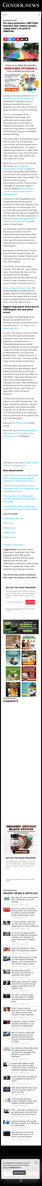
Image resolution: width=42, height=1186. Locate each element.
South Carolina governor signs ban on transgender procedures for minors (24, 1079)
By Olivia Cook (24, 953)
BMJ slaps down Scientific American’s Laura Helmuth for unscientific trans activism (22, 973)
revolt (32, 566)
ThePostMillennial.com (13, 518)
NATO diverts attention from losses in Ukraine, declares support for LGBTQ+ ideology (24, 1090)
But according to (17, 288)
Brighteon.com (9, 537)
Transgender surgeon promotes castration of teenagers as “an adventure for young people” (23, 1024)
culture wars (8, 552)
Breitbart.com (9, 528)
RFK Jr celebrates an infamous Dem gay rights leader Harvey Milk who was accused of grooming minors (24, 1112)
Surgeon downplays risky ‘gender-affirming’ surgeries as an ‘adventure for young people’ (25, 1123)
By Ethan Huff (24, 966)
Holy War (16, 558)
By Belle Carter (24, 1004)
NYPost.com (8, 523)
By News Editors (24, 977)
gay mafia (19, 555)
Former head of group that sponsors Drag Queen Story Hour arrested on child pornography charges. (20, 488)
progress (7, 566)
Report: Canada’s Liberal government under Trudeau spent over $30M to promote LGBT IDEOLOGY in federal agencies (24, 1011)
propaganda (17, 566)
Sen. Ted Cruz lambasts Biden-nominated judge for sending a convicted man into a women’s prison (22, 998)
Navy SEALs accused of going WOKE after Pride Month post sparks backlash (24, 900)
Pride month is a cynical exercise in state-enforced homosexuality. (18, 191)
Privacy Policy (15, 1168)
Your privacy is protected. (13, 609)
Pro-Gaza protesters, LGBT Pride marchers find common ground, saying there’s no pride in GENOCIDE (25, 924)
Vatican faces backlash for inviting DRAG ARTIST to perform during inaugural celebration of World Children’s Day (24, 985)
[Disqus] (21, 733)
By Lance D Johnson (25, 1028)
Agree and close (19, 1173)
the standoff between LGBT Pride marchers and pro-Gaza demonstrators (20, 433)
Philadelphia (8, 563)
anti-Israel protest (25, 549)
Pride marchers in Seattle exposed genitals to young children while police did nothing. (19, 499)
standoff (7, 569)
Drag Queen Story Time (25, 552)
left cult (19, 561)
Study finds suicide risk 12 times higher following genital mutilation (24, 949)
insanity (24, 558)
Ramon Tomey (20, 35)
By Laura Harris (24, 904)
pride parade (32, 563)
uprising (29, 569)
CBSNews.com (9, 532)
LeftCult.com (20, 423)
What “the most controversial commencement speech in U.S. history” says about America (22, 1134)
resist (26, 566)
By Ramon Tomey (25, 928)
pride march (20, 563)
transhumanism (18, 569)
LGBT (25, 561)
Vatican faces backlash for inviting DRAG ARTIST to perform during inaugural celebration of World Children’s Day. (20, 478)
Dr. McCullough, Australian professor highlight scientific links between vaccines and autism (24, 1101)
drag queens (8, 555)
